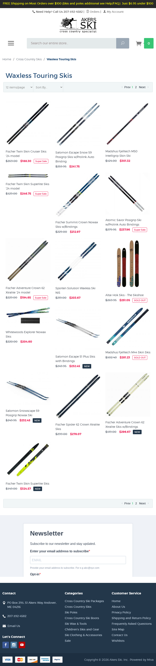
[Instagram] (14, 645)
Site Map (118, 629)
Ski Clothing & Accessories (83, 635)
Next (142, 87)
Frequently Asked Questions (132, 624)
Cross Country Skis (78, 607)
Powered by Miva (142, 659)
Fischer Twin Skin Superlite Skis (27, 483)
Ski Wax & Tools (76, 624)
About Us (118, 607)
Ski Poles (71, 612)
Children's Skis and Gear (82, 629)
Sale (68, 641)
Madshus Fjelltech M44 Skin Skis (127, 352)
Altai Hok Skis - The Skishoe (124, 295)
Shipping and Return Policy (131, 618)
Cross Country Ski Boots (82, 618)
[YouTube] (22, 645)
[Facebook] (5, 645)
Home (6, 59)
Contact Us (120, 635)
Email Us (14, 626)
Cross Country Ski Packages (84, 601)
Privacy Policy (121, 612)
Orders (94, 12)
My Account (115, 12)
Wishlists (118, 641)
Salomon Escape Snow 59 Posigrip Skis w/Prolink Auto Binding (74, 157)
